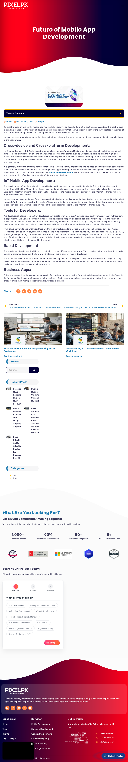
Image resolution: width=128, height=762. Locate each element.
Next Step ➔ (52, 642)
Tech (14, 475)
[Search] (33, 370)
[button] (121, 113)
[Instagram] (13, 708)
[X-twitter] (24, 708)
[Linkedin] (18, 708)
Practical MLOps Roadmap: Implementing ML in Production (29, 350)
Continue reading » (13, 356)
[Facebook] (7, 708)
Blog (14, 478)
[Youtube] (30, 708)
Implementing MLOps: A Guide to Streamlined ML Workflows (92, 350)
